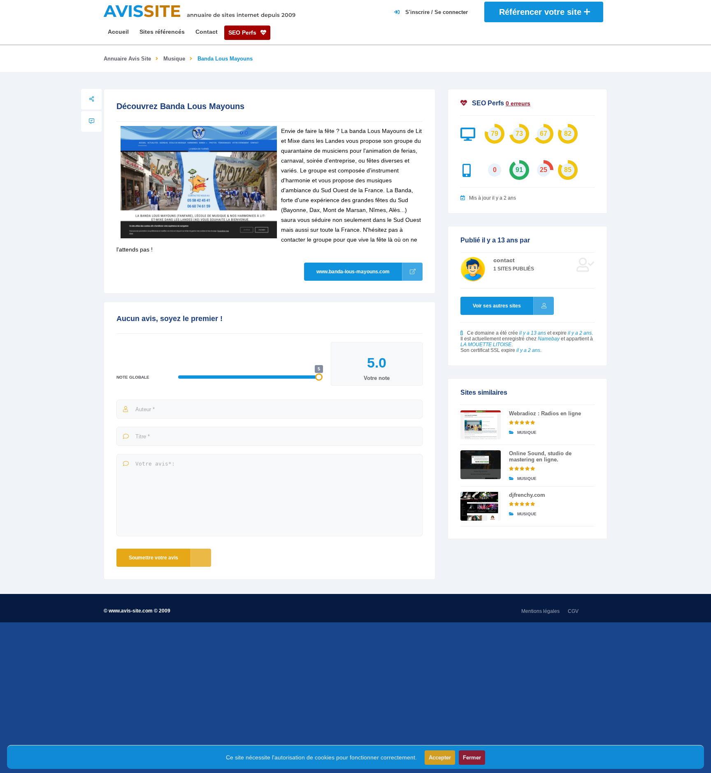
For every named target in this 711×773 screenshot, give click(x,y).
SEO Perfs (243, 32)
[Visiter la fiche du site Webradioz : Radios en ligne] (480, 424)
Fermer (472, 757)
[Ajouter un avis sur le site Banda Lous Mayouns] (91, 121)
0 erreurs (518, 103)
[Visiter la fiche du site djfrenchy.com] (480, 506)
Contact (206, 31)
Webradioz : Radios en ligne (545, 413)
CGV (573, 611)
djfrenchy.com (527, 495)
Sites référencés (162, 31)
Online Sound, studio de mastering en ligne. (540, 456)
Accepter (440, 757)
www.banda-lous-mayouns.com (353, 272)
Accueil (118, 31)
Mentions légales (540, 611)
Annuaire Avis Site (127, 59)
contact (504, 260)
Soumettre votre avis (153, 558)
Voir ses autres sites (497, 306)
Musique (174, 59)
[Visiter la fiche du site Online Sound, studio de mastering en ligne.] (480, 464)
